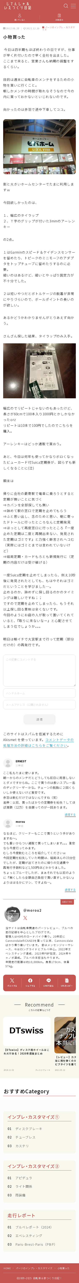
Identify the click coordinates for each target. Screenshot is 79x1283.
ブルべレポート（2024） (31, 1227)
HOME (7, 1268)
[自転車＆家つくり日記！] (18, 6)
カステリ (18, 1145)
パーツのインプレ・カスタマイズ (58, 28)
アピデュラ (20, 1177)
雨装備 (16, 1195)
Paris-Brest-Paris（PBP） (32, 1244)
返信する (70, 814)
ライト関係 (20, 1186)
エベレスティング (25, 1235)
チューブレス (22, 1137)
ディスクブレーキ (25, 1128)
